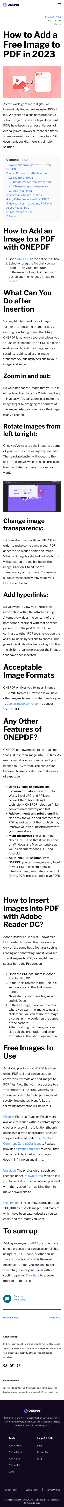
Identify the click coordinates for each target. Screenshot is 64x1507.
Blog (39, 1458)
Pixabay (8, 1116)
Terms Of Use (53, 1489)
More (11, 1471)
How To (57, 24)
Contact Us (42, 1452)
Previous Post (11, 1317)
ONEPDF (23, 259)
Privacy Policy (10, 1489)
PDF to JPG (14, 1465)
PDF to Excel (15, 1452)
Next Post (55, 1317)
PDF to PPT (14, 1458)
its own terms (33, 1176)
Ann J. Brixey (19, 1299)
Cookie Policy (32, 1489)
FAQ (39, 1445)
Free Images (11, 1202)
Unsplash (9, 1170)
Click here (32, 1275)
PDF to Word (15, 1445)
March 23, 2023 (53, 17)
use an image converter (23, 703)
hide (24, 160)
